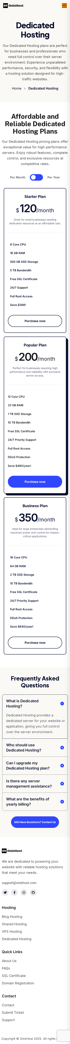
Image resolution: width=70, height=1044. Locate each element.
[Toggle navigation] (64, 5)
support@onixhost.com (19, 883)
